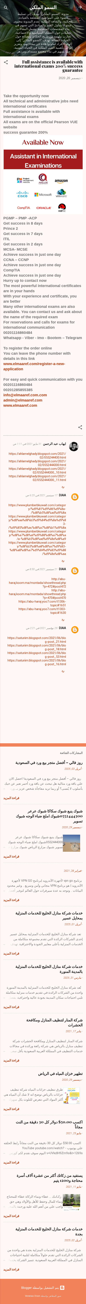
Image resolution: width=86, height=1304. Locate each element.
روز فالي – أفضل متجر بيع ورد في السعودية (49, 762)
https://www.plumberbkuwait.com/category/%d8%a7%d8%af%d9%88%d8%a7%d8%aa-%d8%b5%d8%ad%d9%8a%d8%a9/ (37, 535)
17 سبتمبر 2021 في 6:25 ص (41, 495)
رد (63, 486)
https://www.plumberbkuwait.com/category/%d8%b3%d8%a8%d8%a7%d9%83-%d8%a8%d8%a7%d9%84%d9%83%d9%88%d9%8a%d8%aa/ (37, 548)
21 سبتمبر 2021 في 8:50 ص (41, 569)
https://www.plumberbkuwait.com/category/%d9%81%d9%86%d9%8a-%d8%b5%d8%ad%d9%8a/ (37, 509)
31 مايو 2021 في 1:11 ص (27, 443)
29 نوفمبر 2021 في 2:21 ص (41, 628)
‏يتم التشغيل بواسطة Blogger (40, 1288)
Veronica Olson (32, 1296)
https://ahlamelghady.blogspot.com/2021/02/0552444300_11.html (37, 478)
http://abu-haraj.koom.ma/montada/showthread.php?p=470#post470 (37, 594)
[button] (5, 63)
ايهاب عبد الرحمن (54, 444)
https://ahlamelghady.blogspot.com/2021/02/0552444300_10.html (37, 470)
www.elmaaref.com (20, 405)
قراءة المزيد (11, 798)
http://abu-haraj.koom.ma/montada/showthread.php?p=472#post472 (37, 582)
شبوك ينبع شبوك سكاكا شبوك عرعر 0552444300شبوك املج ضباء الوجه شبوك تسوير (49, 815)
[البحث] (5, 8)
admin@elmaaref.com (22, 400)
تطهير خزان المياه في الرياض (60, 1073)
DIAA (62, 495)
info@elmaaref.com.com (25, 395)
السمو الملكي (43, 7)
